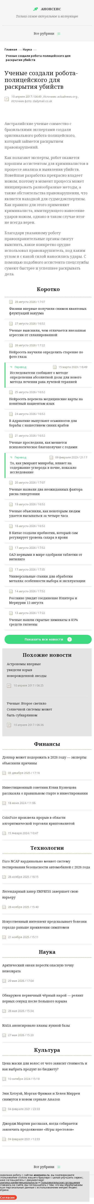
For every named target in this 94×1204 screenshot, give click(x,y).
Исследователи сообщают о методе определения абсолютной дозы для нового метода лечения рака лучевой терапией (45, 377)
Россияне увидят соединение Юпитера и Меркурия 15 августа (43, 600)
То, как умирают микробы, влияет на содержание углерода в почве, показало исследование (43, 467)
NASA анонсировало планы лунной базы (36, 1025)
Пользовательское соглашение (60, 1182)
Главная (11, 49)
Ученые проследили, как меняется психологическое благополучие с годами (43, 444)
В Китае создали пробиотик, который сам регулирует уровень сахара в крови (43, 535)
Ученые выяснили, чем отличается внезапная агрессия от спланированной (47, 332)
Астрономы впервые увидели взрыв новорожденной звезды (27, 670)
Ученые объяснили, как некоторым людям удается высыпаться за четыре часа (44, 513)
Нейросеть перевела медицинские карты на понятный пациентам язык (46, 401)
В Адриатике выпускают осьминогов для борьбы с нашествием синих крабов (43, 423)
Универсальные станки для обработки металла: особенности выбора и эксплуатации (47, 578)
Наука (27, 49)
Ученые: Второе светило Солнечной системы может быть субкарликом (29, 709)
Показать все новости (44, 639)
